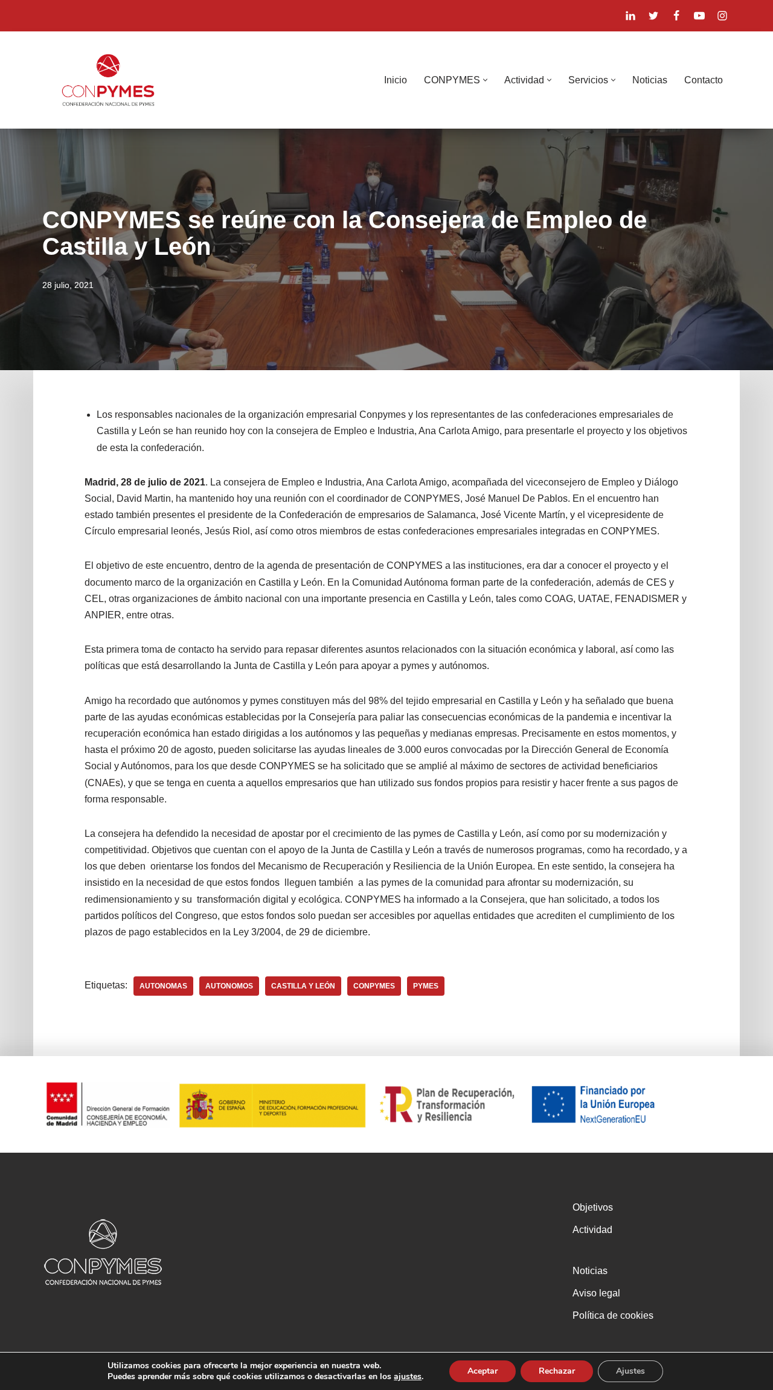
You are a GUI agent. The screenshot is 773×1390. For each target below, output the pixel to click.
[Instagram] (722, 15)
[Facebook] (676, 15)
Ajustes (630, 1371)
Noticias (649, 80)
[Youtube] (699, 15)
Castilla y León (303, 986)
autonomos (229, 986)
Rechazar (557, 1371)
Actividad (592, 1230)
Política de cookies (613, 1315)
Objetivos (593, 1207)
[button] (485, 80)
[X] (653, 15)
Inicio (395, 80)
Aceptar (482, 1371)
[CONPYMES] (108, 80)
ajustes (408, 1376)
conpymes (374, 986)
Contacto (703, 80)
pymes (425, 986)
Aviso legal (596, 1293)
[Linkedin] (630, 15)
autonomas (163, 986)
